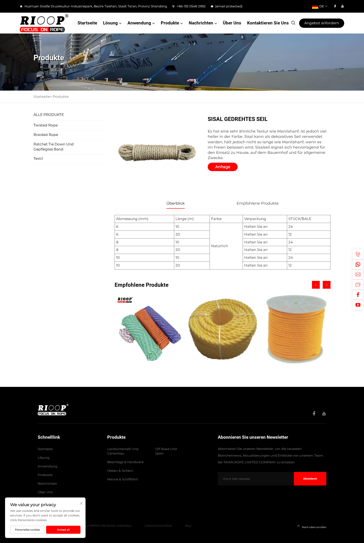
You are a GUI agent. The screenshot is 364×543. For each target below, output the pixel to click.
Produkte (170, 22)
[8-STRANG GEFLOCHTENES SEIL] (149, 329)
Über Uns (232, 22)
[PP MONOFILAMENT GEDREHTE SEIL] (222, 329)
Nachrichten (201, 22)
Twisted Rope (45, 125)
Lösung (110, 22)
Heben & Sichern (120, 471)
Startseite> (42, 97)
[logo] (44, 23)
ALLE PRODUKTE (48, 115)
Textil (38, 158)
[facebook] (335, 6)
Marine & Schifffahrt (122, 479)
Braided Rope (45, 135)
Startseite (87, 22)
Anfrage (222, 167)
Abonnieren (310, 478)
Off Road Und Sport (166, 451)
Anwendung (139, 22)
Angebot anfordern (321, 23)
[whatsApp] (358, 264)
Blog (188, 525)
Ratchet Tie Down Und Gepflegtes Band (53, 146)
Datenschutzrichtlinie (158, 525)
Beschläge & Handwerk (125, 462)
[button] (316, 285)
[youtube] (342, 6)
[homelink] (53, 409)
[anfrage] (358, 285)
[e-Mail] (358, 274)
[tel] (358, 254)
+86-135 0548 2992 (191, 6)
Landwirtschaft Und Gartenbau (122, 451)
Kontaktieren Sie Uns (268, 22)
